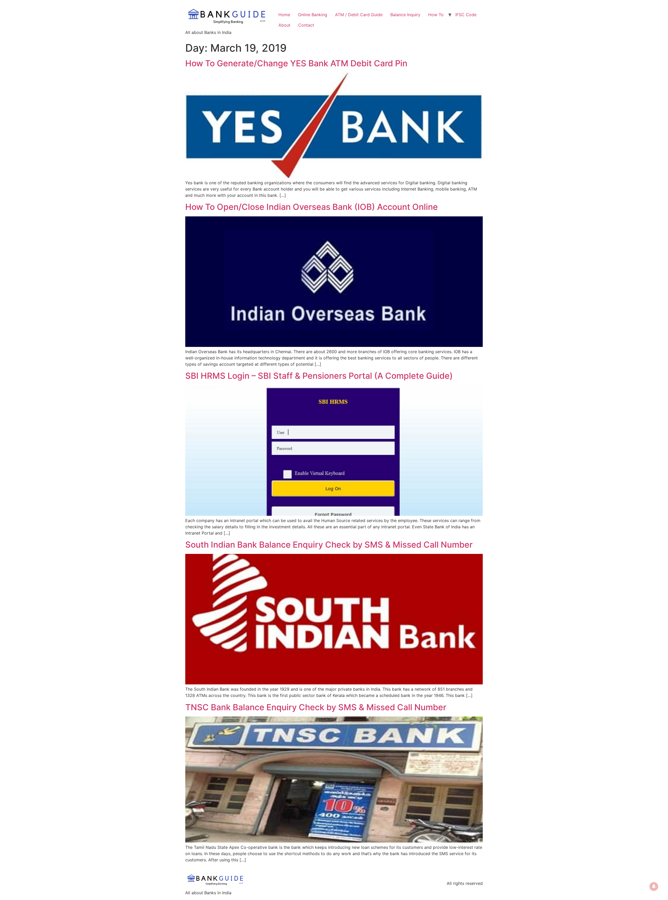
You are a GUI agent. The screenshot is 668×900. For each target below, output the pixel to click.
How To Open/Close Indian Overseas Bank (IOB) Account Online (311, 207)
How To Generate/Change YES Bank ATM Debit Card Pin (296, 63)
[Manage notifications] (654, 886)
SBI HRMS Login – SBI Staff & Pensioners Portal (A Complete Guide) (319, 376)
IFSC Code (465, 14)
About (284, 25)
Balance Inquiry (405, 14)
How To (436, 14)
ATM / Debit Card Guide (359, 14)
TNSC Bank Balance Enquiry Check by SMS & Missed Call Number (315, 707)
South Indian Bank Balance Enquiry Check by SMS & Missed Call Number (329, 545)
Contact (306, 25)
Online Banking (312, 14)
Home (284, 14)
